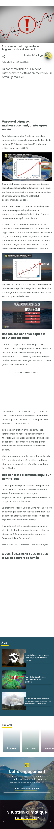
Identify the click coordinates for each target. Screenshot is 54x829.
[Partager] (4, 56)
